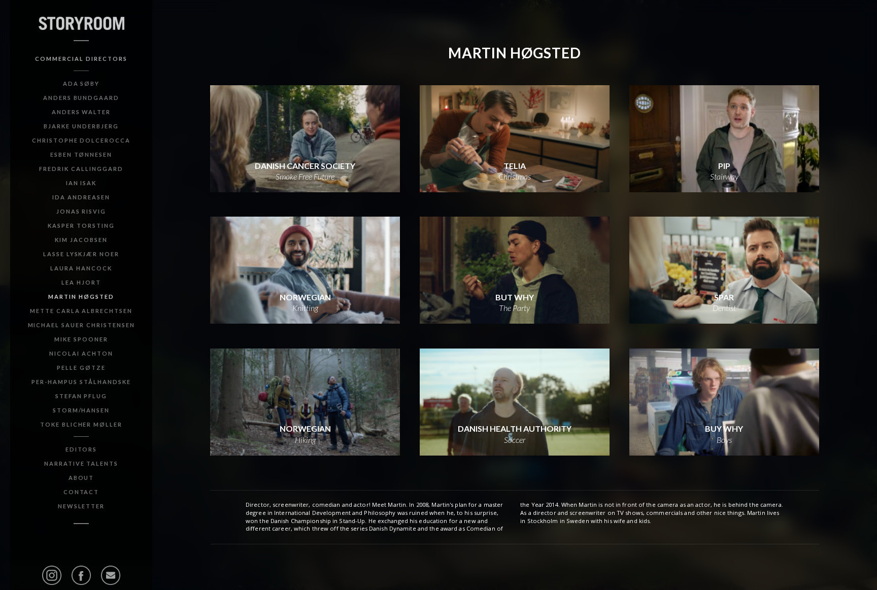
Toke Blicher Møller (81, 424)
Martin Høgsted (81, 296)
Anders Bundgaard (81, 97)
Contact (81, 492)
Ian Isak (81, 183)
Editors (81, 449)
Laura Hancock (81, 268)
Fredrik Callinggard (81, 168)
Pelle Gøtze (81, 367)
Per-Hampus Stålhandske (80, 381)
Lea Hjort (81, 282)
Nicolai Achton (81, 353)
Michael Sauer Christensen (81, 325)
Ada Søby (81, 83)
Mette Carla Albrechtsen (81, 310)
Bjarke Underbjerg (81, 126)
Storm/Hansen (81, 410)
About (81, 477)
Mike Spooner (81, 339)
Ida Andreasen (81, 197)
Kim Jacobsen (81, 239)
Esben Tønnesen (81, 154)
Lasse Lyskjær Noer (81, 254)
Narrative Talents (81, 463)
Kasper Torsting (81, 225)
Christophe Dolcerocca (81, 140)
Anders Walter (81, 112)
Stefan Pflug (81, 396)
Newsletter (81, 506)
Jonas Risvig (81, 211)
